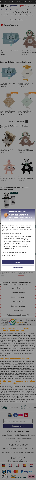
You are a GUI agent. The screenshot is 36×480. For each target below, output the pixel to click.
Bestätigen (18, 262)
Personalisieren (18, 267)
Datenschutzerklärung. (9, 255)
